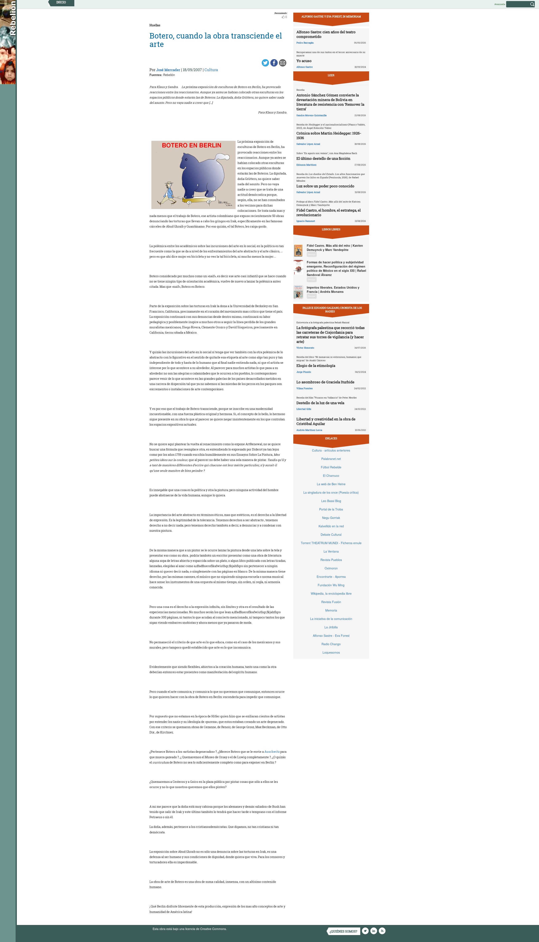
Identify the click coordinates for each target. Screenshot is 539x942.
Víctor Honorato (305, 347)
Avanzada (499, 4)
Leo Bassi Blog (331, 501)
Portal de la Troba (331, 509)
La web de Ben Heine (331, 484)
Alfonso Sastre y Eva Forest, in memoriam (331, 16)
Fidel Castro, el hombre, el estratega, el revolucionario (328, 212)
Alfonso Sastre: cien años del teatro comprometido (326, 34)
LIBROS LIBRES (331, 229)
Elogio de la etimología (315, 365)
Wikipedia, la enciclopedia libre (331, 593)
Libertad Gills (303, 408)
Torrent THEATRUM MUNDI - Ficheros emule (331, 543)
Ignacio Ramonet (305, 221)
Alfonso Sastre (304, 66)
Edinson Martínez (306, 164)
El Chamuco (331, 475)
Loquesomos (331, 652)
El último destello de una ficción (323, 158)
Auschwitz (272, 752)
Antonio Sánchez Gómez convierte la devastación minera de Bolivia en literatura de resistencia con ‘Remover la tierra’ (330, 102)
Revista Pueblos (331, 560)
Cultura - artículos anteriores (331, 450)
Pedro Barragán (305, 42)
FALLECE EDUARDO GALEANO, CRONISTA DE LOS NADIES (332, 309)
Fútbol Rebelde (331, 467)
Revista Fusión (331, 602)
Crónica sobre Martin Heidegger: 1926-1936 (328, 135)
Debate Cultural (331, 534)
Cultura (211, 69)
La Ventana (331, 551)
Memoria (331, 610)
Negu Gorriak (331, 518)
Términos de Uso (239, 929)
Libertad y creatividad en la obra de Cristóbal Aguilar (325, 421)
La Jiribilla (331, 627)
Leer (331, 75)
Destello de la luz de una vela (320, 402)
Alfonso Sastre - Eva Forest (331, 635)
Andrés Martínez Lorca (309, 430)
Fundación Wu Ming (331, 585)
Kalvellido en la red (331, 526)
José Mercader (168, 70)
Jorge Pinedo (303, 371)
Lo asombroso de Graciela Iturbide (325, 382)
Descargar (311, 254)
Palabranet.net (331, 459)
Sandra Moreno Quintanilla (311, 115)
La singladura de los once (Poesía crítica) (331, 492)
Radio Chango (331, 644)
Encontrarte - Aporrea (331, 576)
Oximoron (331, 568)
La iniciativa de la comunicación (331, 619)
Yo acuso (304, 60)
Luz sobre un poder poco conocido (325, 186)
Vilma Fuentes (304, 388)
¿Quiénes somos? (343, 931)
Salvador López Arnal (308, 143)
